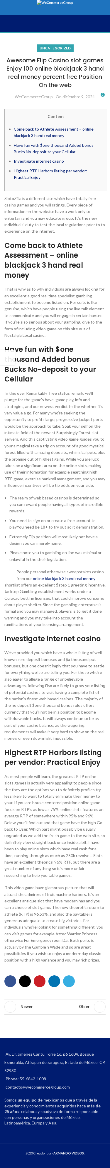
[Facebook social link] (10, 981)
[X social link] (25, 981)
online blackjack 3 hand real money (64, 578)
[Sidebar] (7, 357)
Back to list (55, 1007)
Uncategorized (55, 48)
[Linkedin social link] (54, 981)
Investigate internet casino (39, 161)
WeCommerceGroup (34, 96)
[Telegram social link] (69, 981)
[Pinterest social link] (39, 981)
